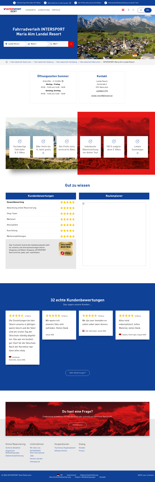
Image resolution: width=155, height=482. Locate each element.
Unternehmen (37, 444)
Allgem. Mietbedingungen (85, 477)
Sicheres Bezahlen (13, 448)
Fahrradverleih (7, 61)
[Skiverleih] (141, 10)
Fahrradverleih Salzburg (44, 62)
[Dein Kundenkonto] (128, 10)
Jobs (32, 456)
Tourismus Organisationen (64, 448)
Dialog (82, 444)
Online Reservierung (16, 444)
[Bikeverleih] (147, 10)
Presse (81, 451)
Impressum (71, 475)
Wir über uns (35, 448)
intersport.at (35, 462)
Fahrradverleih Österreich (21, 62)
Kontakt (82, 448)
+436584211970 (102, 91)
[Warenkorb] (133, 10)
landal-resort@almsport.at (101, 96)
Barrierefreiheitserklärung (60, 477)
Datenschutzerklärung (14, 456)
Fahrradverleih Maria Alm (90, 62)
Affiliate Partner (60, 451)
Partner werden (36, 459)
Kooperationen (61, 444)
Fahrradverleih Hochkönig (66, 62)
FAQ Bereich (77, 425)
